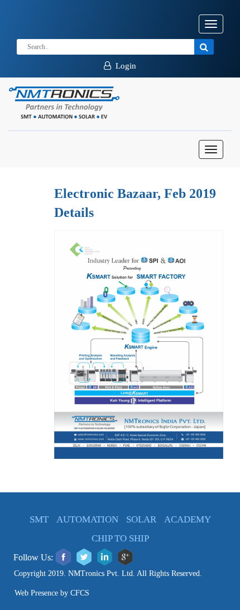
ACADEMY (187, 519)
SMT (39, 519)
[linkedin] (104, 557)
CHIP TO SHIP (120, 538)
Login (123, 65)
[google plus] (125, 557)
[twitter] (84, 557)
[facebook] (63, 557)
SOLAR (141, 519)
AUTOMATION (87, 519)
